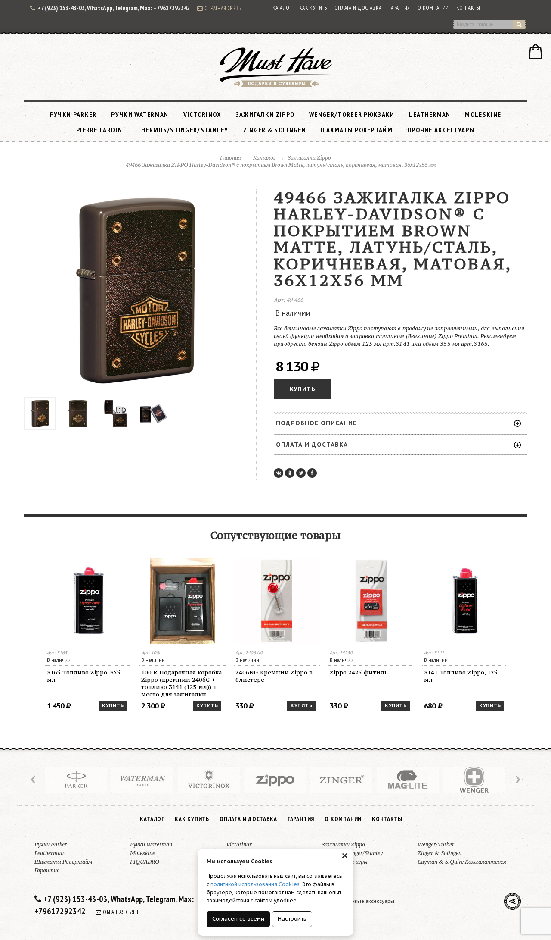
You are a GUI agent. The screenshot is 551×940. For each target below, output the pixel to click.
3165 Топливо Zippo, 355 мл (84, 675)
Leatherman (429, 114)
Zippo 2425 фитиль (359, 672)
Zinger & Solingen (274, 129)
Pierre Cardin (99, 129)
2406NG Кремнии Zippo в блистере (274, 675)
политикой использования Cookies (255, 884)
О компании (433, 8)
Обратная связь (223, 8)
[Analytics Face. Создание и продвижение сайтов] (512, 901)
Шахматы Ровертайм (357, 129)
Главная (230, 157)
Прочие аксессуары (441, 129)
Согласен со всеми (238, 918)
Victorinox (202, 114)
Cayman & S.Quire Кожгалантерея (462, 862)
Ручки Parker (73, 114)
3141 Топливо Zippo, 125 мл (461, 675)
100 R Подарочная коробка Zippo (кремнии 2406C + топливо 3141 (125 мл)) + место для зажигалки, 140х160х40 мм (181, 683)
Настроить (292, 918)
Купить (302, 389)
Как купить (313, 8)
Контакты (468, 8)
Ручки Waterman (139, 114)
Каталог (282, 8)
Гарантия (399, 8)
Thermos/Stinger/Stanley (183, 129)
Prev (34, 779)
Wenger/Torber (436, 844)
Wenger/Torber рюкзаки (351, 114)
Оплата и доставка (358, 8)
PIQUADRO (144, 862)
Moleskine (483, 114)
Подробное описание (316, 423)
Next (517, 779)
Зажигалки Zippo (265, 114)
